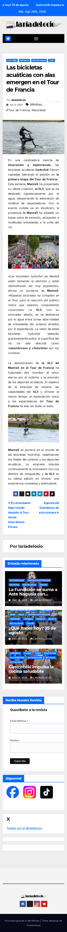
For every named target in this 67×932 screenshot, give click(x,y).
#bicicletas (39, 110)
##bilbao (36, 104)
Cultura (12, 60)
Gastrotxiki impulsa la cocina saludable (31, 669)
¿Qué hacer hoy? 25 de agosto (32, 630)
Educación (50, 653)
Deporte (24, 60)
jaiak (12, 615)
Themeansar (33, 925)
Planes (27, 653)
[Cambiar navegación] (36, 38)
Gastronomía (17, 658)
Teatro (43, 585)
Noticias (14, 585)
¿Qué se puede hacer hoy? (23, 610)
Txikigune (15, 619)
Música (52, 619)
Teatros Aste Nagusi (39, 580)
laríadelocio (18, 100)
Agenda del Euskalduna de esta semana (49, 507)
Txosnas (28, 619)
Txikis (38, 653)
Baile (21, 615)
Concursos (46, 610)
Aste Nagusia (17, 580)
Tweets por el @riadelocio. (24, 828)
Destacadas (39, 60)
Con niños (15, 653)
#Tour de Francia (18, 110)
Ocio (51, 60)
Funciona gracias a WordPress (22, 920)
